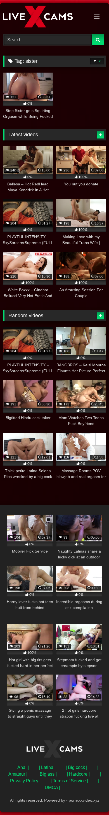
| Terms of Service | (69, 780)
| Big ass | (47, 774)
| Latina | (47, 767)
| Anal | (22, 767)
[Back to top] (92, 798)
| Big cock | (76, 767)
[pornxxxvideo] (45, 18)
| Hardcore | (78, 774)
